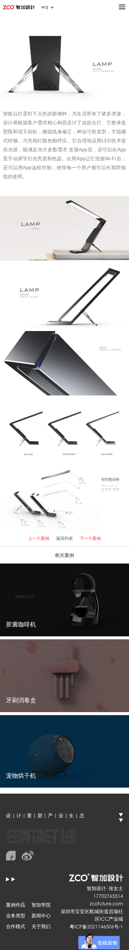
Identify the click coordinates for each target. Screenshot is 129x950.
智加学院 (41, 904)
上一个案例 (38, 538)
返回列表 (64, 538)
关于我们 (41, 926)
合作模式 (15, 926)
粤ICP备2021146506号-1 (96, 926)
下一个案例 (90, 538)
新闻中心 (41, 915)
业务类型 (15, 915)
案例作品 (15, 904)
